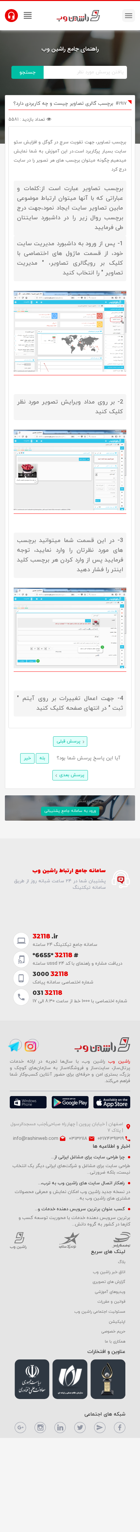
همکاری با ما (115, 1342)
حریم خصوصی (113, 1331)
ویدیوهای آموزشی (110, 1292)
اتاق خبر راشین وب (109, 1272)
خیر (27, 758)
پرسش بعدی (71, 775)
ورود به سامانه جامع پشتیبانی (70, 811)
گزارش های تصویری (108, 1282)
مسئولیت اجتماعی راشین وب (99, 1312)
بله (42, 758)
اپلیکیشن (117, 1322)
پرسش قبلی (68, 741)
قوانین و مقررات (111, 1302)
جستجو (27, 72)
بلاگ (121, 1262)
